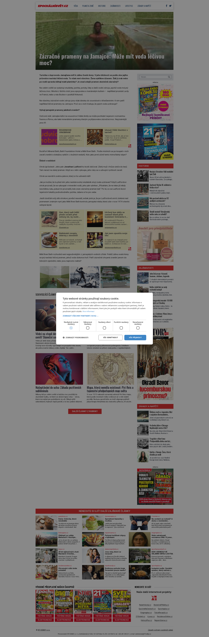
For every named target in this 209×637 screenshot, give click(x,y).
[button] (104, 316)
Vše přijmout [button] (135, 337)
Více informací (88, 311)
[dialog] (104, 318)
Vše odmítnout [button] (110, 337)
